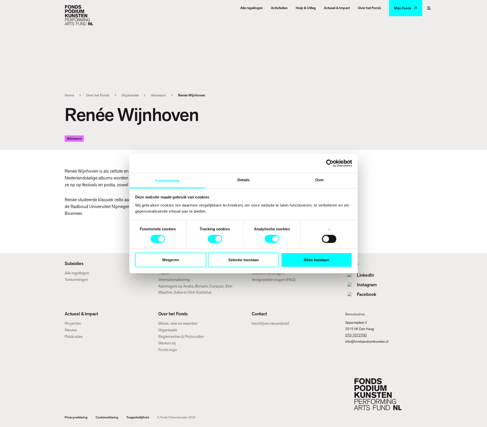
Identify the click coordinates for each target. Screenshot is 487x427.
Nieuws (71, 330)
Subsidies (74, 263)
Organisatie (130, 95)
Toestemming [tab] (167, 180)
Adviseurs (158, 95)
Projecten (73, 323)
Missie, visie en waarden (177, 323)
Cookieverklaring (107, 417)
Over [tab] (319, 179)
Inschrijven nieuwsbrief (270, 323)
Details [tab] (243, 179)
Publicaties (74, 336)
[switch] (215, 239)
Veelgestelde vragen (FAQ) (273, 279)
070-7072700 (356, 335)
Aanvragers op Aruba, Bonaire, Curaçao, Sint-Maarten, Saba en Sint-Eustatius (195, 289)
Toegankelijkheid (137, 417)
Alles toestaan (316, 260)
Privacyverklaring (76, 417)
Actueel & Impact (81, 314)
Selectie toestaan (243, 260)
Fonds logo (167, 349)
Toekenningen (76, 279)
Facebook (366, 294)
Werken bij (167, 343)
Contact (259, 314)
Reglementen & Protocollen (181, 336)
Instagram (367, 285)
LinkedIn (365, 275)
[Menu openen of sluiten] (429, 8)
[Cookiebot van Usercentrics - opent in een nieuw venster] (330, 163)
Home (69, 95)
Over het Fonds (97, 95)
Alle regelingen (77, 273)
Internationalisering (174, 279)
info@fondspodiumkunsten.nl (366, 341)
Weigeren (170, 260)
